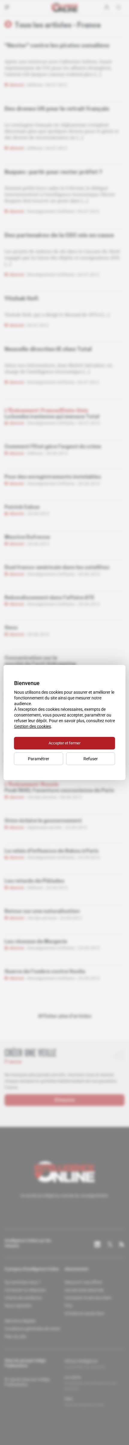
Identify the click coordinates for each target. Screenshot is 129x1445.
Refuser (90, 758)
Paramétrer (38, 758)
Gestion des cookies (32, 726)
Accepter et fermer (64, 743)
